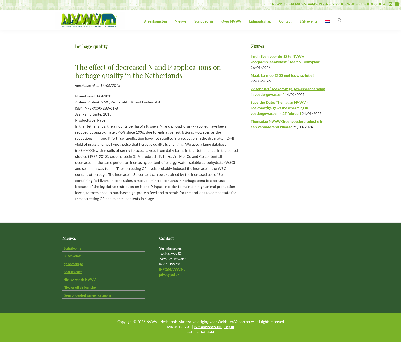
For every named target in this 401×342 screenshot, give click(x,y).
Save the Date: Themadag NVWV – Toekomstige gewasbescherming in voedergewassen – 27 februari (280, 108)
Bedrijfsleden (73, 272)
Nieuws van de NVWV (80, 280)
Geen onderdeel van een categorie (87, 295)
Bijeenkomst (72, 256)
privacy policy (169, 275)
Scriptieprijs (72, 248)
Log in (229, 327)
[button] (340, 20)
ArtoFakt (207, 332)
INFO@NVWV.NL (172, 269)
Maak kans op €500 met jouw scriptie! (282, 75)
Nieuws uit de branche (80, 287)
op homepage (73, 264)
